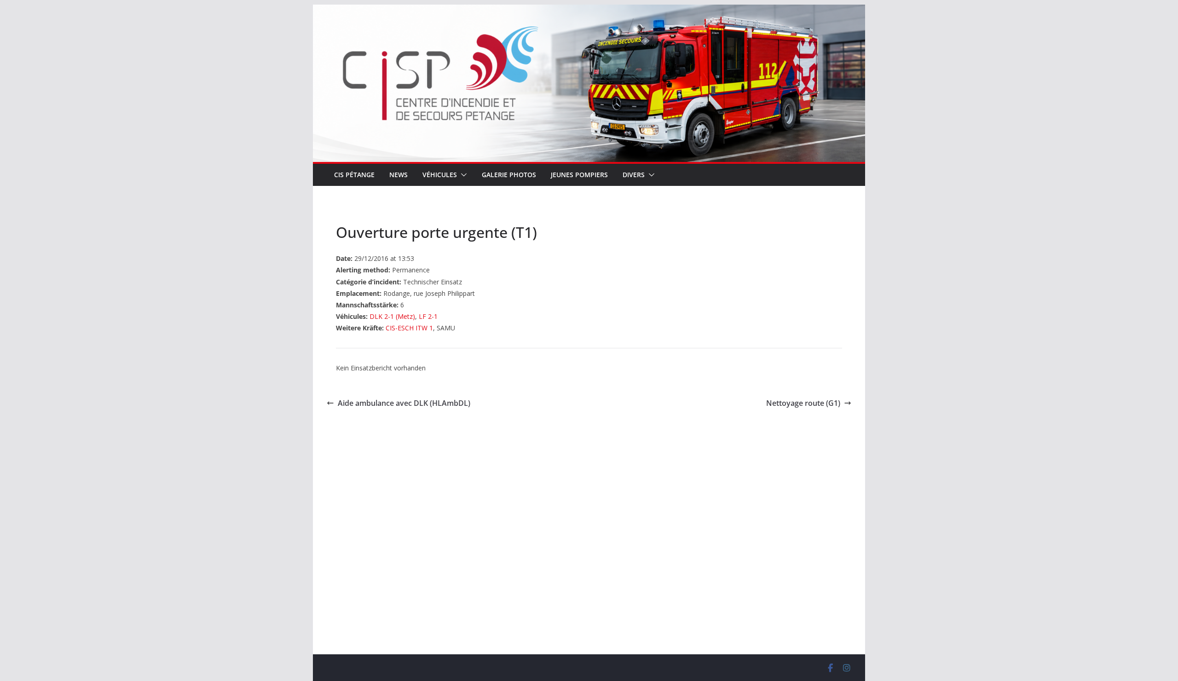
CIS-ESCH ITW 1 (409, 327)
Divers (634, 174)
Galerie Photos (509, 174)
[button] (462, 174)
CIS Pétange (354, 174)
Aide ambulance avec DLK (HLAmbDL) (404, 403)
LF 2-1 (428, 316)
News (398, 174)
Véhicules (439, 174)
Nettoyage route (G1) (803, 403)
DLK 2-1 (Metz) (392, 316)
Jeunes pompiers (579, 174)
